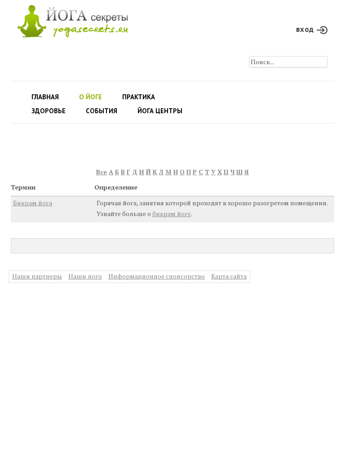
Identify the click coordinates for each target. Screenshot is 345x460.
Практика (138, 97)
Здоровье (48, 110)
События (101, 110)
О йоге (90, 97)
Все (101, 172)
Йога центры (159, 110)
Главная (45, 97)
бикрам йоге (171, 213)
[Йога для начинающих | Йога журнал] (73, 18)
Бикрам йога (32, 203)
